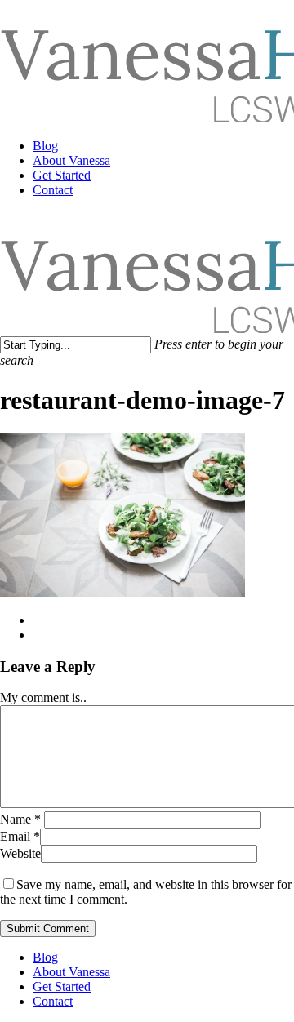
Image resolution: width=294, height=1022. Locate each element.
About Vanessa (71, 972)
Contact (53, 1001)
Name (20, 819)
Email (20, 836)
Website (20, 853)
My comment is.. (43, 697)
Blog (45, 957)
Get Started (62, 986)
